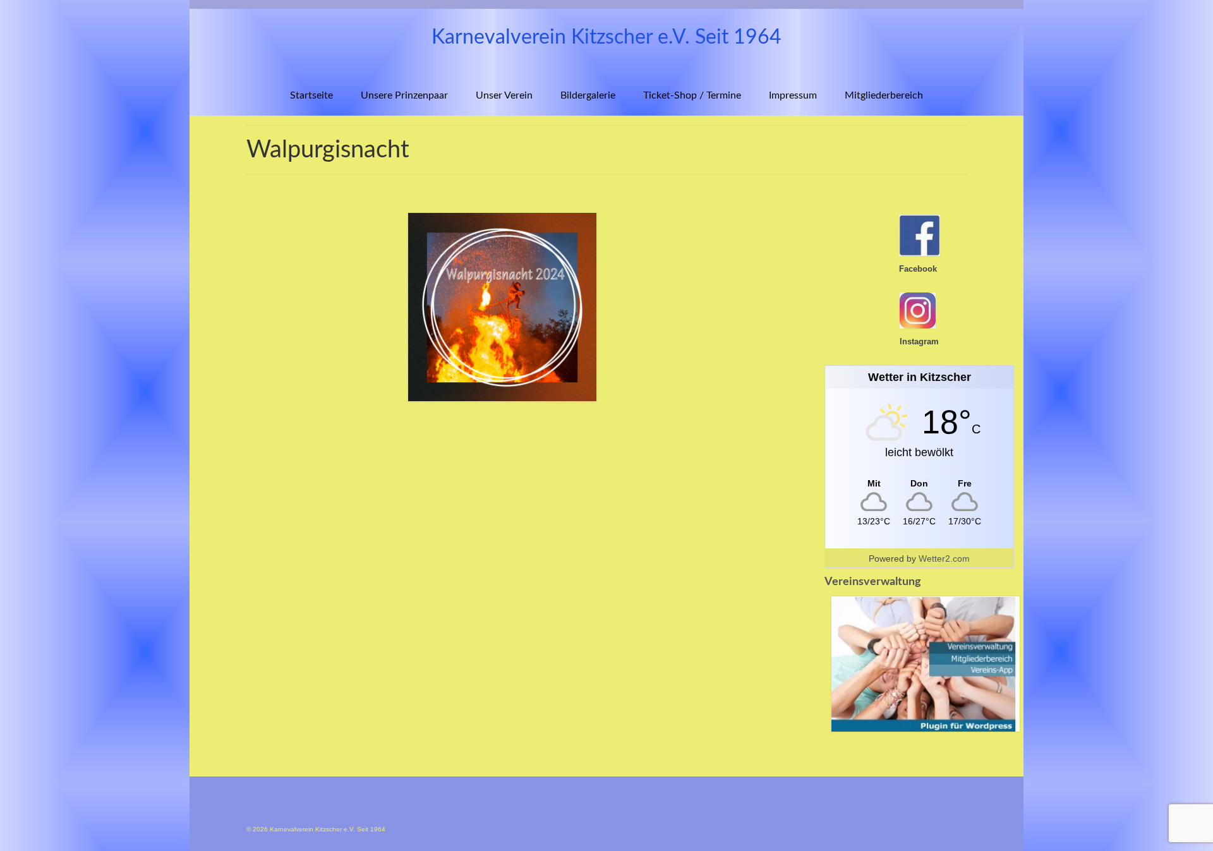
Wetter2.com (944, 558)
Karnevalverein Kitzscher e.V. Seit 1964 (606, 37)
